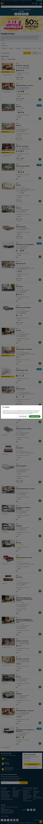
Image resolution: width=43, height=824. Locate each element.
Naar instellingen (23, 416)
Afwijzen (8, 413)
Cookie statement (30, 412)
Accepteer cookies (35, 416)
